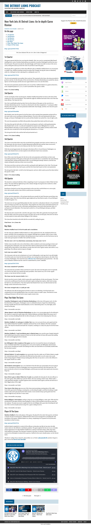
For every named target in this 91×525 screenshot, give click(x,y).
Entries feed (64, 200)
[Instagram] (80, 1)
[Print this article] (41, 490)
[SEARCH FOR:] (79, 15)
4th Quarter (10, 40)
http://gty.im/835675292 (12, 263)
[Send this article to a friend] (34, 490)
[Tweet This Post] (15, 490)
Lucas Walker (13, 28)
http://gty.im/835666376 (12, 154)
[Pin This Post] (28, 490)
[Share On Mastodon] (54, 490)
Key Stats (10, 41)
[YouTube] (75, 1)
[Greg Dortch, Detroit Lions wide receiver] (52, 511)
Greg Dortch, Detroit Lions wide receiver (51, 513)
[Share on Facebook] (9, 490)
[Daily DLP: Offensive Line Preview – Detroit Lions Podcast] (38, 511)
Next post (36, 495)
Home (7, 12)
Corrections (80, 521)
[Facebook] (83, 1)
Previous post (27, 495)
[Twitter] (72, 1)
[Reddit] (85, 1)
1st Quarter (10, 34)
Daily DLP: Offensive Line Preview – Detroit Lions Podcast (37, 514)
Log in (62, 198)
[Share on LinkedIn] (22, 490)
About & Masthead (64, 521)
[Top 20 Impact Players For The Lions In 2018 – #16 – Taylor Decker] (24, 511)
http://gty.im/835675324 (12, 75)
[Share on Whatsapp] (47, 490)
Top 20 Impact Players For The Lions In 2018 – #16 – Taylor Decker (23, 514)
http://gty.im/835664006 (12, 111)
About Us (36, 12)
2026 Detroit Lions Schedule (17, 12)
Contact (85, 521)
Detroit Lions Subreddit (19, 439)
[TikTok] (77, 1)
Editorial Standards (72, 521)
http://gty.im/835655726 (12, 423)
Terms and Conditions (45, 524)
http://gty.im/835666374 (12, 193)
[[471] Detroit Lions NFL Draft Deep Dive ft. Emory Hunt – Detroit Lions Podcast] (11, 511)
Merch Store (29, 12)
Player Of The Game (13, 45)
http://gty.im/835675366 (12, 49)
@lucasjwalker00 (42, 438)
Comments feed (64, 202)
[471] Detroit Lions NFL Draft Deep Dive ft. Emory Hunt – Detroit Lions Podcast (10, 514)
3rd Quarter (10, 38)
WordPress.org (64, 204)
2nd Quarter (10, 36)
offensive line (32, 258)
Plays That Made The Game (15, 43)
